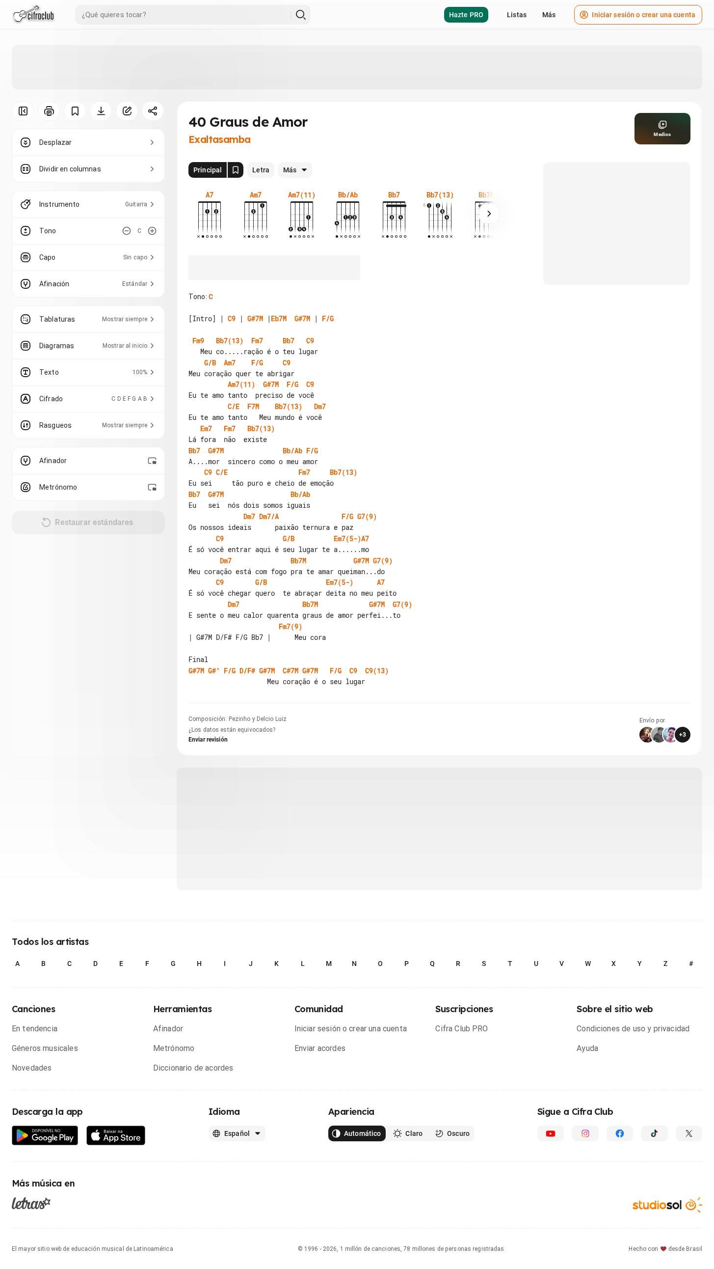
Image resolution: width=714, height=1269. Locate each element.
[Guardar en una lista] (75, 111)
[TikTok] (654, 1133)
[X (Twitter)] (689, 1133)
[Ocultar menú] (23, 111)
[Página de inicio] (33, 15)
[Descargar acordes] (101, 111)
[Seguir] (489, 213)
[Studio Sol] (667, 1205)
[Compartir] (153, 111)
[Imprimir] (49, 111)
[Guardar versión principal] (235, 170)
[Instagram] (585, 1133)
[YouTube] (550, 1133)
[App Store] (116, 1136)
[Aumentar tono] (152, 231)
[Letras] (31, 1203)
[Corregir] (127, 111)
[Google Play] (45, 1136)
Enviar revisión (208, 739)
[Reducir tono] (126, 231)
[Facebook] (620, 1133)
